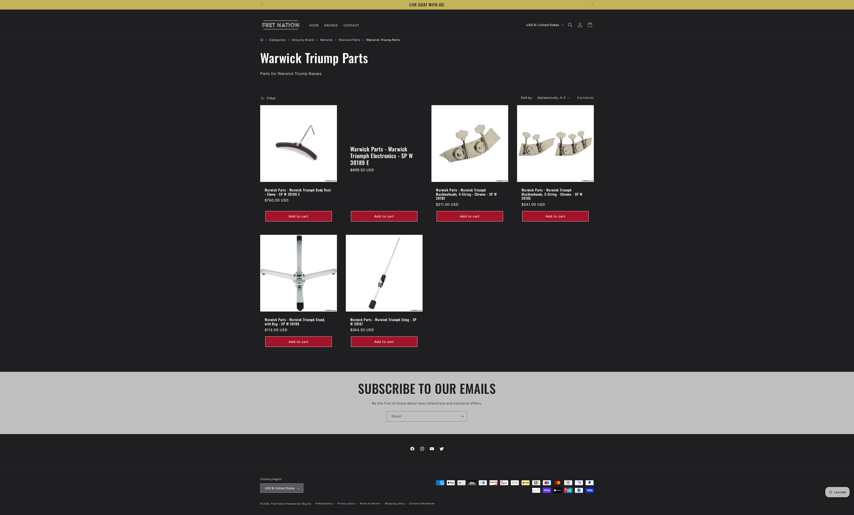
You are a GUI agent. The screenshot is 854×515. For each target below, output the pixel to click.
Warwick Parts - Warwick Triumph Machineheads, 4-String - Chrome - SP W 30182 (466, 194)
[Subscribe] (462, 416)
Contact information (421, 503)
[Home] (261, 40)
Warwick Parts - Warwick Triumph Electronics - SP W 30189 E (381, 155)
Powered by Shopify (298, 504)
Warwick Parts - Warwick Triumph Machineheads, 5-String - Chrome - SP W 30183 (552, 194)
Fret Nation (278, 504)
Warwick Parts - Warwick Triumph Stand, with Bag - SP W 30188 (295, 322)
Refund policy (324, 503)
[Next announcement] (592, 4)
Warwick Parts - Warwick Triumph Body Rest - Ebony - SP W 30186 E (298, 192)
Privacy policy (346, 503)
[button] (570, 25)
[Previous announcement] (262, 4)
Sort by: (527, 98)
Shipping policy (395, 503)
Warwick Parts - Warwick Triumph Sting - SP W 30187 (383, 322)
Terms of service (370, 503)
